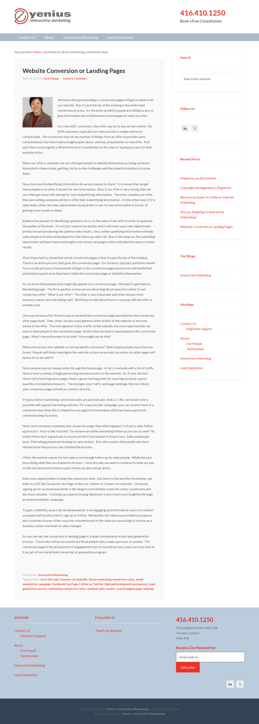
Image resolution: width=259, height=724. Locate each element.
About (184, 338)
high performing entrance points (126, 583)
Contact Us (188, 323)
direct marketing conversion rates (112, 579)
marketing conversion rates (67, 588)
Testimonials (195, 348)
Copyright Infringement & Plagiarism (205, 187)
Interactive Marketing (53, 574)
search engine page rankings (135, 588)
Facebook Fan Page (65, 583)
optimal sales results (101, 588)
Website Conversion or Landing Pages (73, 70)
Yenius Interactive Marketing (46, 16)
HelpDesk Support (199, 328)
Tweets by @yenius (108, 630)
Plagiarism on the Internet (198, 178)
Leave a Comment (75, 78)
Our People (194, 343)
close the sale (49, 579)
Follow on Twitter (91, 583)
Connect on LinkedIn (73, 579)
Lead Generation (191, 367)
